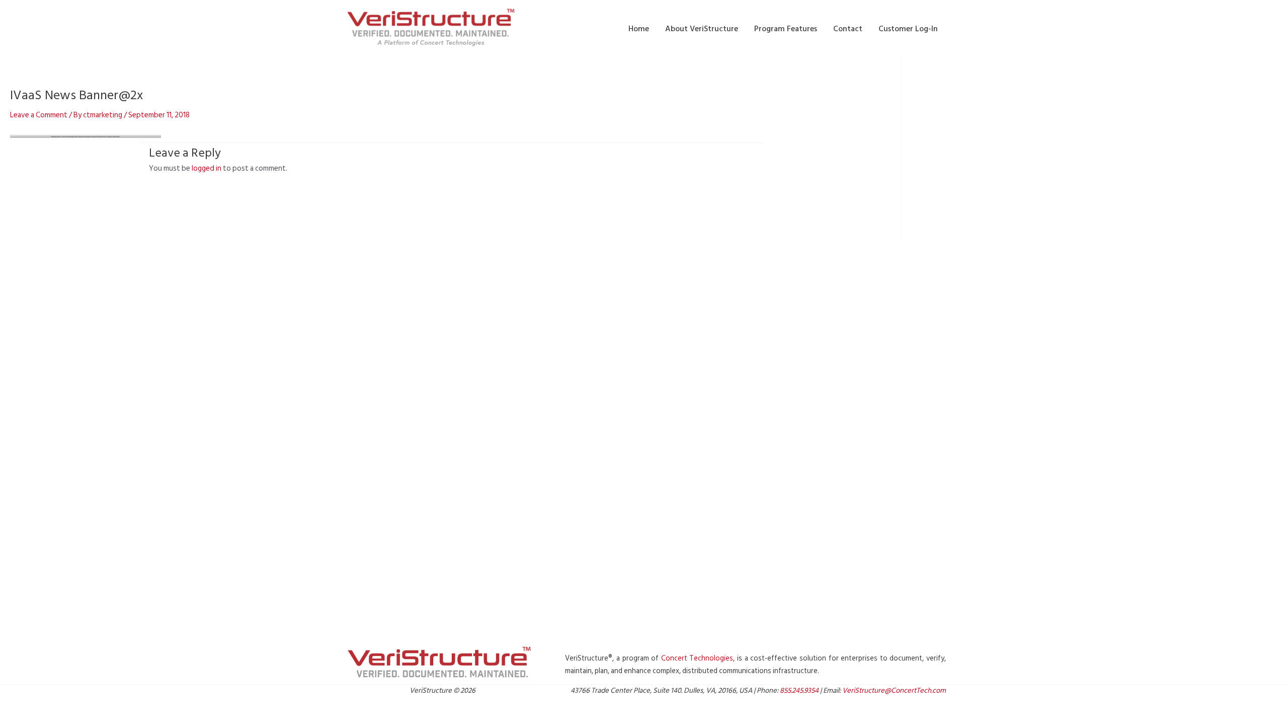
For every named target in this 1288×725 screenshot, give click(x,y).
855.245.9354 (799, 690)
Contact (847, 28)
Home (638, 28)
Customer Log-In (908, 28)
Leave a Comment (38, 115)
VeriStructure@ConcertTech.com (894, 690)
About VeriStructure (701, 28)
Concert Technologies (697, 658)
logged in (206, 168)
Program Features (785, 28)
